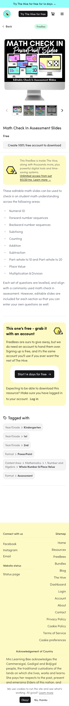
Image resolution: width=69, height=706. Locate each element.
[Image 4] (51, 110)
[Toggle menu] (62, 14)
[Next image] (62, 110)
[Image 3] (40, 110)
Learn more (46, 692)
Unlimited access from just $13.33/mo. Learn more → (36, 177)
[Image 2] (28, 110)
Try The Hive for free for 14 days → (34, 4)
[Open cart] (53, 14)
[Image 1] (17, 110)
